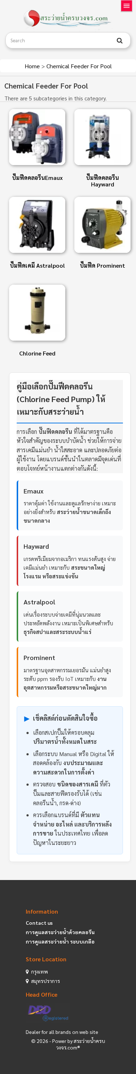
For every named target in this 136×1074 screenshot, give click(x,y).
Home (33, 66)
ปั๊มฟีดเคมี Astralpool (37, 265)
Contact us (39, 922)
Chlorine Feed (37, 353)
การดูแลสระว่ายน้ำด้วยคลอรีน (60, 932)
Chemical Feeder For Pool (79, 66)
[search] (120, 40)
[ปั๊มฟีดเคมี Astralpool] (37, 225)
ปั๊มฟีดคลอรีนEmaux (37, 177)
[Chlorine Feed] (37, 313)
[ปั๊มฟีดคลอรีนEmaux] (37, 137)
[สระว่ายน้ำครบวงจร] (68, 18)
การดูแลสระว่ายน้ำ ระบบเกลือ (60, 941)
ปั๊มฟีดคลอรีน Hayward (102, 181)
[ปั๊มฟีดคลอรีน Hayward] (102, 137)
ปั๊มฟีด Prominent (102, 265)
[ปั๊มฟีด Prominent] (102, 225)
